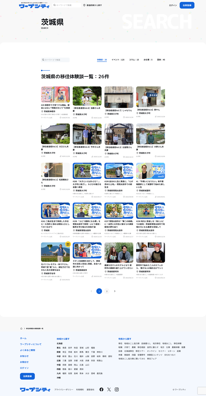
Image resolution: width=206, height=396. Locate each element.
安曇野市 (141, 355)
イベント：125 (118, 59)
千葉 (93, 351)
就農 (183, 347)
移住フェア (152, 359)
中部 (59, 356)
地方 (162, 347)
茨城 (70, 351)
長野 (93, 356)
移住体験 (177, 343)
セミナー (162, 351)
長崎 (76, 373)
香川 (70, 369)
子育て (127, 347)
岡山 (76, 364)
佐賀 (70, 373)
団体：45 (161, 59)
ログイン (173, 5)
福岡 (64, 373)
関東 (59, 351)
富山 (70, 356)
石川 (76, 356)
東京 (87, 351)
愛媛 (76, 369)
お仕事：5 (148, 59)
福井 (81, 356)
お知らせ (24, 356)
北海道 (59, 343)
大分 (87, 373)
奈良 (93, 360)
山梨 (87, 356)
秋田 (76, 347)
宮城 (81, 347)
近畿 (59, 360)
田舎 (120, 351)
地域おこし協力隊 (131, 343)
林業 (120, 355)
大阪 (81, 360)
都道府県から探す (94, 5)
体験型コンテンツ (154, 355)
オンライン (152, 351)
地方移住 (156, 343)
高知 (81, 369)
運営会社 (90, 389)
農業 (134, 347)
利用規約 (80, 389)
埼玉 (64, 351)
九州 (59, 373)
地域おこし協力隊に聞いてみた (131, 359)
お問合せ (24, 362)
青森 (64, 347)
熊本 (81, 373)
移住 (120, 343)
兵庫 (87, 360)
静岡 (104, 356)
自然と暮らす (153, 347)
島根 (70, 364)
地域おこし (167, 343)
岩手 (70, 347)
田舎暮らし (146, 343)
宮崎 (93, 373)
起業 (179, 351)
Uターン (171, 351)
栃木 (76, 351)
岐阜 (99, 356)
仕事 (168, 347)
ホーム (23, 338)
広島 (81, 364)
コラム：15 (134, 59)
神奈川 (100, 351)
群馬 (81, 351)
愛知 (110, 356)
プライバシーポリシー (63, 389)
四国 (59, 369)
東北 (59, 347)
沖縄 (59, 377)
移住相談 (141, 347)
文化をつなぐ (170, 355)
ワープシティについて (30, 344)
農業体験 (176, 347)
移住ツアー (140, 351)
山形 (87, 347)
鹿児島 (100, 373)
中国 (59, 364)
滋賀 (70, 360)
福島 (93, 347)
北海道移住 (129, 351)
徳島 (64, 369)
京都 (76, 360)
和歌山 (100, 360)
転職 (120, 347)
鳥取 (64, 364)
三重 (64, 360)
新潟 (64, 356)
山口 (87, 364)
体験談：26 (102, 59)
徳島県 (127, 355)
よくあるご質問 (27, 350)
